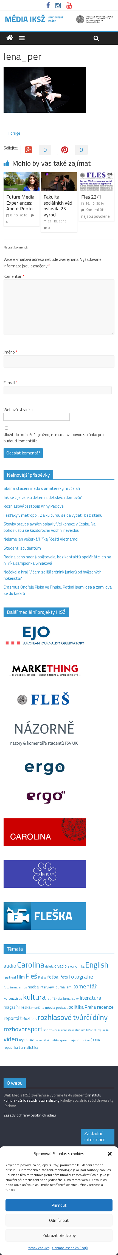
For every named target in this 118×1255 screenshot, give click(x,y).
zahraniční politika (47, 1040)
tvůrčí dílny (93, 1030)
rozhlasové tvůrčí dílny (73, 1017)
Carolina (30, 965)
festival (10, 977)
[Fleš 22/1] (96, 175)
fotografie (81, 976)
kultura (34, 997)
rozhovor (15, 1029)
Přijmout (59, 1205)
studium (80, 1030)
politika (76, 1007)
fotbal (53, 976)
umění (105, 1030)
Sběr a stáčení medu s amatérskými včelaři (42, 488)
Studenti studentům (22, 548)
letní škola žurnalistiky (63, 998)
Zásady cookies (38, 1247)
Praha (90, 1007)
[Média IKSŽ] (59, 16)
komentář (84, 986)
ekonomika (76, 966)
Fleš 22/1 (91, 196)
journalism (63, 987)
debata (49, 966)
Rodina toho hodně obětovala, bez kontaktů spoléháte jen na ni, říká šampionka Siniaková (57, 560)
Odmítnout (59, 1220)
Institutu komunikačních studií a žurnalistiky (52, 1097)
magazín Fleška (17, 1007)
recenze (105, 1007)
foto (64, 977)
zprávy (85, 1040)
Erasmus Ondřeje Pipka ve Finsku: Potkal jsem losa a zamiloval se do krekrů (58, 590)
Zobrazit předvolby (59, 1235)
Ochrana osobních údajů (70, 1247)
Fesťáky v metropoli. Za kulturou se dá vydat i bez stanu (53, 515)
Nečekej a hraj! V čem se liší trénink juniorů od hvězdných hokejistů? (53, 575)
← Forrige (12, 133)
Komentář (14, 276)
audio (10, 965)
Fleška (42, 977)
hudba (33, 986)
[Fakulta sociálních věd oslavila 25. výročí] (59, 175)
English (96, 965)
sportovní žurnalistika (58, 1030)
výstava (27, 1039)
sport (35, 1029)
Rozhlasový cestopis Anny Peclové (34, 506)
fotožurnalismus (15, 987)
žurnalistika (28, 1047)
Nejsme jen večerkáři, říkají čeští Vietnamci (41, 539)
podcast (62, 1007)
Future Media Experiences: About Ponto (20, 202)
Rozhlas (30, 1018)
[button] (110, 1154)
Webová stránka (18, 410)
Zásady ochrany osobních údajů (30, 1115)
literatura (90, 998)
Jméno (10, 352)
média (50, 1007)
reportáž (13, 1018)
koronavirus (13, 998)
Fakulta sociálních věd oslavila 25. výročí (58, 205)
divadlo (60, 966)
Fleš (31, 976)
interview (47, 987)
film (21, 976)
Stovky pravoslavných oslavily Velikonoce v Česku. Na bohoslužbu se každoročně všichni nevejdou (49, 527)
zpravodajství (69, 1040)
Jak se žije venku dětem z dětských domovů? (43, 497)
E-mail (11, 383)
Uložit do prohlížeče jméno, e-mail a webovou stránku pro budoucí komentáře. (54, 438)
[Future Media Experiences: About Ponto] (22, 175)
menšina (37, 1007)
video (11, 1039)
